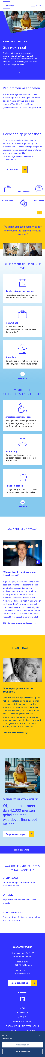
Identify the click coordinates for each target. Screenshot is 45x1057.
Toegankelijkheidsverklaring (22, 1026)
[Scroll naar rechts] (39, 212)
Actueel (22, 1017)
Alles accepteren (22, 1045)
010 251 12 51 (22, 970)
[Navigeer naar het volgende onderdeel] (20, 72)
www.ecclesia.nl (22, 973)
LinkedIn (38, 562)
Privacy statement (22, 1021)
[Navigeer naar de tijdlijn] (22, 120)
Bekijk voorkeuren (22, 1051)
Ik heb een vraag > (22, 849)
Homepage (22, 1012)
